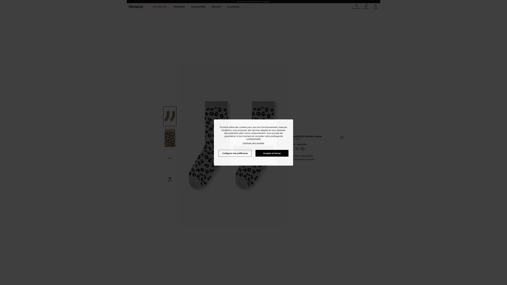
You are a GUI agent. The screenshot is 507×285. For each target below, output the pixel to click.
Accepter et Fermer (272, 153)
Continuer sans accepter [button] (253, 143)
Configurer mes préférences (235, 153)
